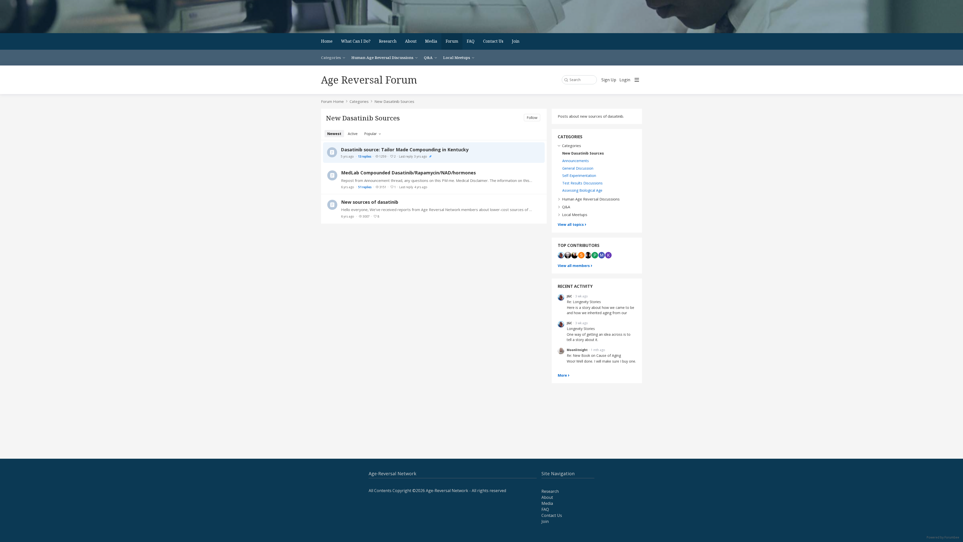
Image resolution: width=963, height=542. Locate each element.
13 (364, 156)
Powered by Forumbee (943, 537)
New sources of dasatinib (369, 202)
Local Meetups (456, 57)
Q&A (428, 57)
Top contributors (578, 245)
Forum (452, 41)
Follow (532, 117)
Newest (334, 133)
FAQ (470, 41)
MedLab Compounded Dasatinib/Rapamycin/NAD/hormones (408, 173)
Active (353, 133)
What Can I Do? (355, 41)
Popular (370, 133)
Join (515, 41)
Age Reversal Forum (369, 80)
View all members (574, 265)
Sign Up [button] (608, 80)
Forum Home (332, 101)
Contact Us (493, 41)
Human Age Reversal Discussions (382, 57)
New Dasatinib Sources (394, 101)
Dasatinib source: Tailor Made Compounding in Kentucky (404, 150)
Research (387, 41)
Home (327, 41)
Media (431, 41)
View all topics (571, 224)
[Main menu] (636, 79)
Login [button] (624, 80)
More (562, 375)
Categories (331, 57)
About (411, 41)
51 (365, 187)
